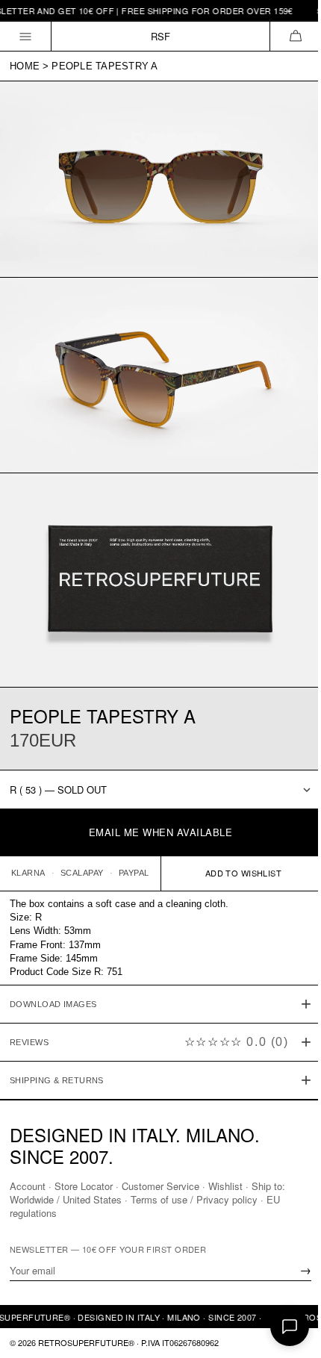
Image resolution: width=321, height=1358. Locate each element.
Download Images (53, 982)
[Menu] (26, 36)
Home (25, 66)
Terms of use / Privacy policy (194, 1199)
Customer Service (160, 1186)
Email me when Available (161, 832)
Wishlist (225, 1186)
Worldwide (32, 1199)
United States (92, 1199)
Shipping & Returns (57, 1058)
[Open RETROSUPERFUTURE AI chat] (289, 1326)
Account (28, 1186)
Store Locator (83, 1186)
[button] (295, 36)
